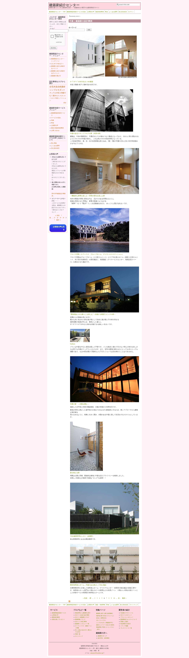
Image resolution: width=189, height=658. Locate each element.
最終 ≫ (58, 220)
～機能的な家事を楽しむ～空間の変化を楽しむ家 (87, 196)
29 (60, 218)
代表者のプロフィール (126, 613)
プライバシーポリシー (126, 617)
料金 (106, 12)
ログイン (131, 12)
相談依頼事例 (99, 12)
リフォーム (110, 616)
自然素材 (61, 86)
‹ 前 (90, 598)
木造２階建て (61, 93)
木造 (55, 86)
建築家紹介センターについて (128, 619)
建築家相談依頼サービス (59, 613)
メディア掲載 (124, 626)
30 (63, 218)
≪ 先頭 (57, 215)
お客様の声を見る (59, 228)
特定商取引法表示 (125, 624)
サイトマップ (134, 605)
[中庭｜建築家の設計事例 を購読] (69, 601)
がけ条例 (111, 625)
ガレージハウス (100, 620)
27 (54, 218)
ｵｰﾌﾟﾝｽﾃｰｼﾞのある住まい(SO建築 (81, 81)
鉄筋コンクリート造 (102, 625)
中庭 (56, 98)
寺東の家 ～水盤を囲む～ (79, 404)
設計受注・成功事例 (103, 638)
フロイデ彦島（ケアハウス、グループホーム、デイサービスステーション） (97, 254)
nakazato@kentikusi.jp (97, 653)
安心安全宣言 (123, 12)
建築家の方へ (102, 636)
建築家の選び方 (56, 76)
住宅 (51, 86)
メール (52, 28)
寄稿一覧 (77, 634)
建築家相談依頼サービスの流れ (76, 12)
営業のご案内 (124, 621)
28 (57, 218)
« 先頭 (85, 598)
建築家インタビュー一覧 (82, 624)
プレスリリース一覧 (126, 628)
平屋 (103, 627)
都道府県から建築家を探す (82, 613)
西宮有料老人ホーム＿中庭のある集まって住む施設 (88, 585)
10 (114, 598)
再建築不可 (109, 622)
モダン (62, 96)
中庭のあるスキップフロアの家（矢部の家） (86, 133)
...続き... (98, 629)
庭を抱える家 (75, 473)
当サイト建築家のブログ (82, 617)
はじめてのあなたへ (57, 63)
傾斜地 (98, 616)
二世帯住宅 (103, 618)
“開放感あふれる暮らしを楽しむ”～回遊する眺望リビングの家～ (93, 314)
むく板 (52, 95)
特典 (52, 120)
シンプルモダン (56, 89)
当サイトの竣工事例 (81, 621)
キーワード (72, 27)
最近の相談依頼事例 (57, 128)
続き (65, 103)
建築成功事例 (56, 617)
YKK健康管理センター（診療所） (82, 536)
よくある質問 (113, 12)
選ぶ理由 (54, 143)
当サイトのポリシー (126, 615)
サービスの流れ (56, 118)
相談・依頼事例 (100, 605)
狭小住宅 (103, 616)
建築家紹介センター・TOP (57, 12)
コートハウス (109, 627)
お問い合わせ (55, 130)
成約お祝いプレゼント (58, 619)
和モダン (57, 96)
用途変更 (98, 627)
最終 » (124, 598)
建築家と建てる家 (101, 613)
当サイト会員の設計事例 (82, 615)
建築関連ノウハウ (80, 619)
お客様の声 (90, 12)
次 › (119, 598)
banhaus (72, 344)
